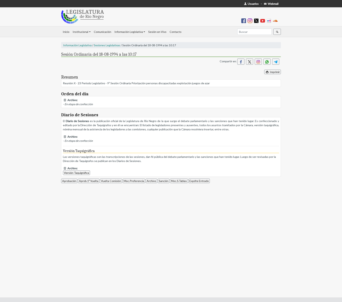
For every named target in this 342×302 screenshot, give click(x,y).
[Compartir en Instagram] (258, 62)
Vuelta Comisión (111, 181)
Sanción (163, 181)
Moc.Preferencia (134, 181)
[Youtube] (263, 20)
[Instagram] (251, 20)
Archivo (151, 181)
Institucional (80, 31)
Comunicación (102, 31)
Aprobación (69, 181)
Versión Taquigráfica (76, 172)
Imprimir (274, 72)
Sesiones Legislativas (107, 45)
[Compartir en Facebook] (240, 62)
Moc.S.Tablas (179, 181)
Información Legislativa (128, 31)
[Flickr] (270, 20)
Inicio (66, 31)
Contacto (175, 31)
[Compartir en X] (249, 62)
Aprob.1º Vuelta (88, 181)
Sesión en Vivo (157, 31)
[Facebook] (244, 20)
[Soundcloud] (276, 20)
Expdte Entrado (199, 181)
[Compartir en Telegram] (275, 62)
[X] (257, 20)
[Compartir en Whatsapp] (267, 62)
